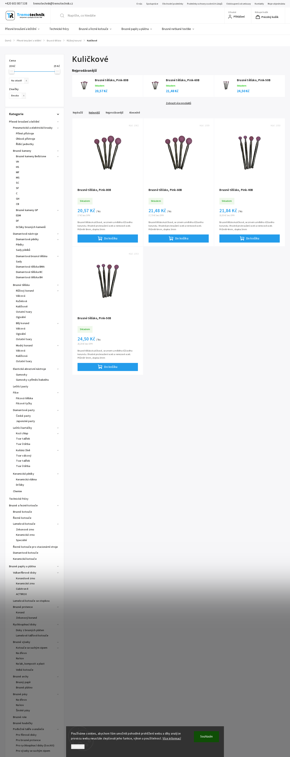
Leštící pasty (20, 387)
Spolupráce (152, 4)
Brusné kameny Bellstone (31, 156)
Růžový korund (25, 291)
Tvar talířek (23, 439)
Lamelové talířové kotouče (32, 636)
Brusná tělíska (21, 285)
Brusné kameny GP (27, 210)
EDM (18, 216)
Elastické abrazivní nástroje (29, 369)
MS (18, 178)
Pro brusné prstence (28, 740)
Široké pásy (23, 710)
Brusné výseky (21, 642)
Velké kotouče (24, 670)
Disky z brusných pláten (30, 630)
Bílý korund (22, 323)
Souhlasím (206, 737)
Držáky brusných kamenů (31, 227)
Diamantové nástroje (25, 234)
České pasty (23, 416)
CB (17, 204)
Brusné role (20, 717)
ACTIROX (21, 594)
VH (17, 162)
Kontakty (259, 4)
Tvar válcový (23, 456)
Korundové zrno (25, 578)
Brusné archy (20, 677)
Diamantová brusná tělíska (32, 256)
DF (17, 221)
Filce (16, 393)
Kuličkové (22, 307)
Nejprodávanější (114, 112)
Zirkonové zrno (25, 530)
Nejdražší (78, 112)
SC (17, 183)
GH (17, 199)
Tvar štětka (23, 444)
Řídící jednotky (25, 144)
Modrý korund (24, 346)
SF (17, 188)
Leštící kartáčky (22, 428)
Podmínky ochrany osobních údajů (204, 4)
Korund (20, 613)
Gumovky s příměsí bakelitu (32, 380)
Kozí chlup (22, 433)
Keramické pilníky (23, 474)
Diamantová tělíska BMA (30, 267)
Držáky (20, 485)
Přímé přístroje (25, 134)
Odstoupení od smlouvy (238, 4)
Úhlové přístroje (25, 139)
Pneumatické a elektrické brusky (32, 128)
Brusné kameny (22, 151)
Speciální (21, 540)
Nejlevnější (94, 112)
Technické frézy (19, 499)
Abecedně (134, 112)
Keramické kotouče (25, 559)
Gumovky (21, 375)
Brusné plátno (24, 688)
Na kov (20, 658)
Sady (19, 262)
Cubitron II (22, 589)
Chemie (17, 491)
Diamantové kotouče (25, 553)
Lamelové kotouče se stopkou (31, 601)
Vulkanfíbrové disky (24, 573)
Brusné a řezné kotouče (23, 506)
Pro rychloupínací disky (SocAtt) (35, 746)
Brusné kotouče (22, 512)
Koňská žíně (23, 450)
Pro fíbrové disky (26, 735)
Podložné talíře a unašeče (28, 729)
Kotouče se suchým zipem (31, 648)
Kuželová (21, 301)
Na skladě (19, 80)
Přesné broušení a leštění (24, 122)
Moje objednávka (276, 4)
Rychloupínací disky (24, 625)
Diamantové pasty (24, 410)
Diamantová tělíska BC (29, 272)
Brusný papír (23, 682)
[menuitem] (24, 29)
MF (17, 172)
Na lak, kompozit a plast (30, 664)
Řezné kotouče (22, 518)
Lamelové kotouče (24, 524)
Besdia (17, 95)
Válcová (20, 296)
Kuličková (21, 356)
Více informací (172, 739)
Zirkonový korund (26, 618)
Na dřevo (21, 653)
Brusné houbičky (23, 723)
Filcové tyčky (24, 403)
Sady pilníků (23, 250)
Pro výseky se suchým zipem (33, 751)
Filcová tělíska (24, 398)
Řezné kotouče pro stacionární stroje (35, 547)
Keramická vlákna (26, 480)
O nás (139, 4)
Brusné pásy (20, 694)
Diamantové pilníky (27, 239)
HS (17, 167)
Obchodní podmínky (172, 4)
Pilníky (20, 245)
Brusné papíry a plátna (22, 566)
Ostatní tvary (24, 312)
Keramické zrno (25, 535)
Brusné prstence (23, 607)
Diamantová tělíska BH (29, 277)
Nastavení (78, 747)
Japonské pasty (25, 421)
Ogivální (21, 317)
